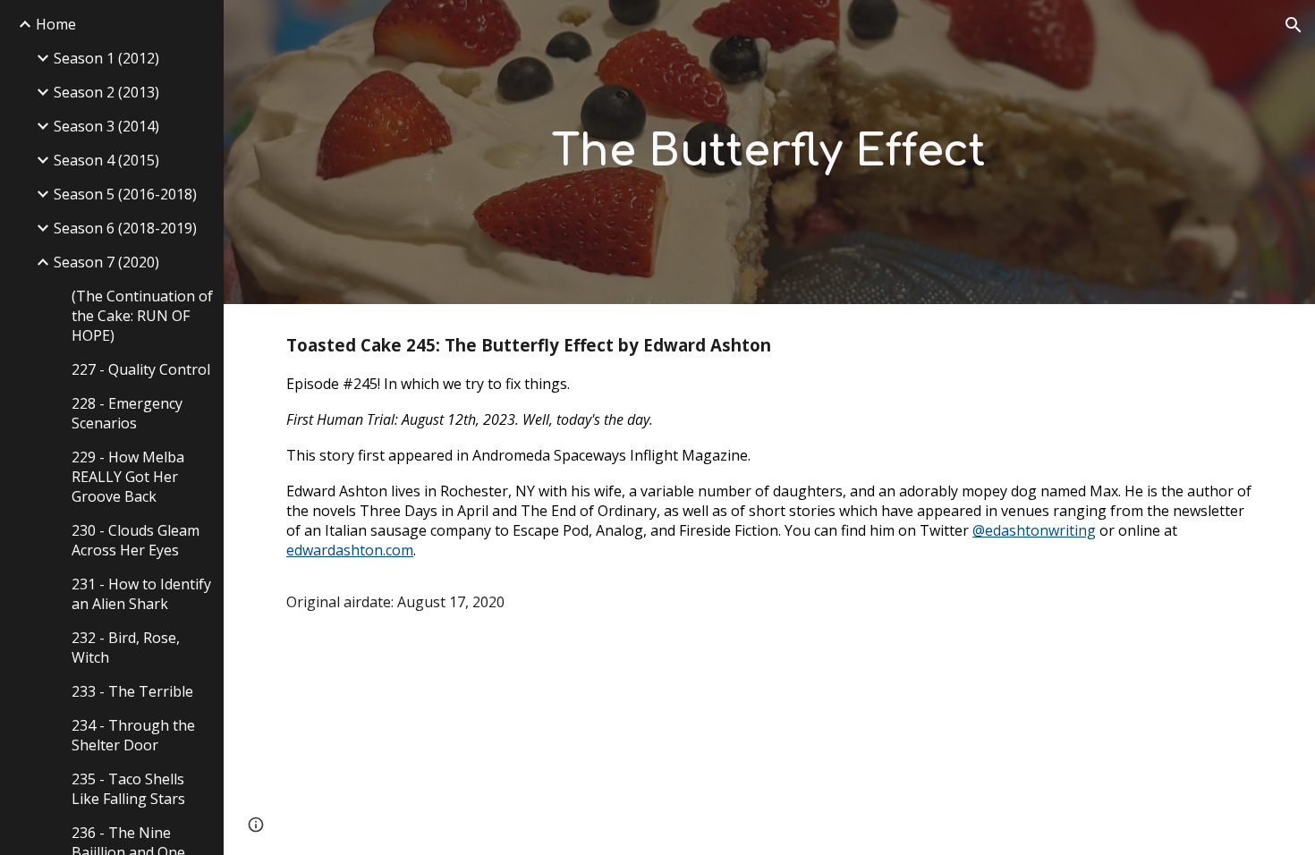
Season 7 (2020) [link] (106, 262)
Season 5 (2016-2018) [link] (125, 194)
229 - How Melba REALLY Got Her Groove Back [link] (128, 476)
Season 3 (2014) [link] (106, 126)
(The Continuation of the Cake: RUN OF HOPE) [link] (142, 315)
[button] (1293, 25)
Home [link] (56, 24)
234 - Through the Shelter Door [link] (133, 735)
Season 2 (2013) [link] (106, 92)
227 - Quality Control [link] (141, 369)
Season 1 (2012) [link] (106, 58)
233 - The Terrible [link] (132, 691)
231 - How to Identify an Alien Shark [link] (141, 594)
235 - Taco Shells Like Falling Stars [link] (128, 788)
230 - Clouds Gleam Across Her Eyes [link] (135, 540)
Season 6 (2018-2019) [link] (125, 228)
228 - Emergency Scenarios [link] (127, 413)
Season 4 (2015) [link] (106, 160)
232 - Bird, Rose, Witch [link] (126, 647)
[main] (768, 152)
